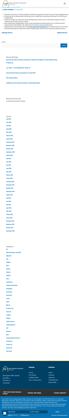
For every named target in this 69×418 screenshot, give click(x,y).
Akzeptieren (34, 412)
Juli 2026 (8, 119)
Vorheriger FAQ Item (6, 32)
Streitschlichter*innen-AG (13, 338)
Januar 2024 (9, 218)
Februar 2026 (9, 135)
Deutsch (8, 272)
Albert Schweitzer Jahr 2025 (13, 252)
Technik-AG (9, 341)
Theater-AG (9, 344)
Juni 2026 (8, 122)
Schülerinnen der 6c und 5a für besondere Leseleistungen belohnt (23, 83)
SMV (7, 328)
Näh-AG (8, 305)
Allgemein (8, 256)
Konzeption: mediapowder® (60, 393)
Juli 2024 (8, 198)
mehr (57, 412)
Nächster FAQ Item (63, 32)
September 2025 (10, 152)
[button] (64, 3)
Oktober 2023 (9, 227)
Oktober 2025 (9, 149)
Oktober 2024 (9, 188)
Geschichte (9, 292)
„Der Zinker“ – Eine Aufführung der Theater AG (18, 68)
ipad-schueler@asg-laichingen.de (38, 27)
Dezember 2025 (10, 142)
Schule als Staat (10, 321)
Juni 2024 (8, 201)
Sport (7, 334)
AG (7, 249)
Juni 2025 (8, 162)
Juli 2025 (8, 158)
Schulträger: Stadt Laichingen (34, 393)
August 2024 (9, 195)
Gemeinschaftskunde (11, 285)
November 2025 (10, 145)
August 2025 (9, 155)
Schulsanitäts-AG (10, 325)
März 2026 (8, 132)
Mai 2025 (8, 165)
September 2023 (10, 231)
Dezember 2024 (10, 181)
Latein (8, 298)
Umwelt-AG (9, 348)
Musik (7, 302)
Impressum (54, 415)
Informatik (9, 295)
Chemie (8, 269)
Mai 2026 (8, 125)
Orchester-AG (9, 308)
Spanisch (8, 331)
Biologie (8, 262)
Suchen (4, 42)
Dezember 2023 (10, 221)
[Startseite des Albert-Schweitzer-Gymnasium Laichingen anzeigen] (14, 4)
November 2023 (10, 224)
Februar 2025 (9, 175)
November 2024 (10, 185)
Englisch (8, 275)
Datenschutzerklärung (62, 415)
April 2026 (8, 129)
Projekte (8, 315)
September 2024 (10, 191)
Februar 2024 (9, 214)
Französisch (9, 282)
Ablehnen (11, 412)
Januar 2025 (9, 178)
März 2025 (8, 171)
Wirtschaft (9, 351)
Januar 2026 (9, 139)
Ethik (7, 279)
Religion (8, 318)
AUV (7, 259)
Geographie (9, 288)
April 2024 (9, 208)
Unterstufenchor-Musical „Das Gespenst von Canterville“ (21, 73)
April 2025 (8, 168)
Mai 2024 (8, 204)
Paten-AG (8, 311)
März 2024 (9, 211)
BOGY (7, 265)
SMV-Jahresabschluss (12, 78)
